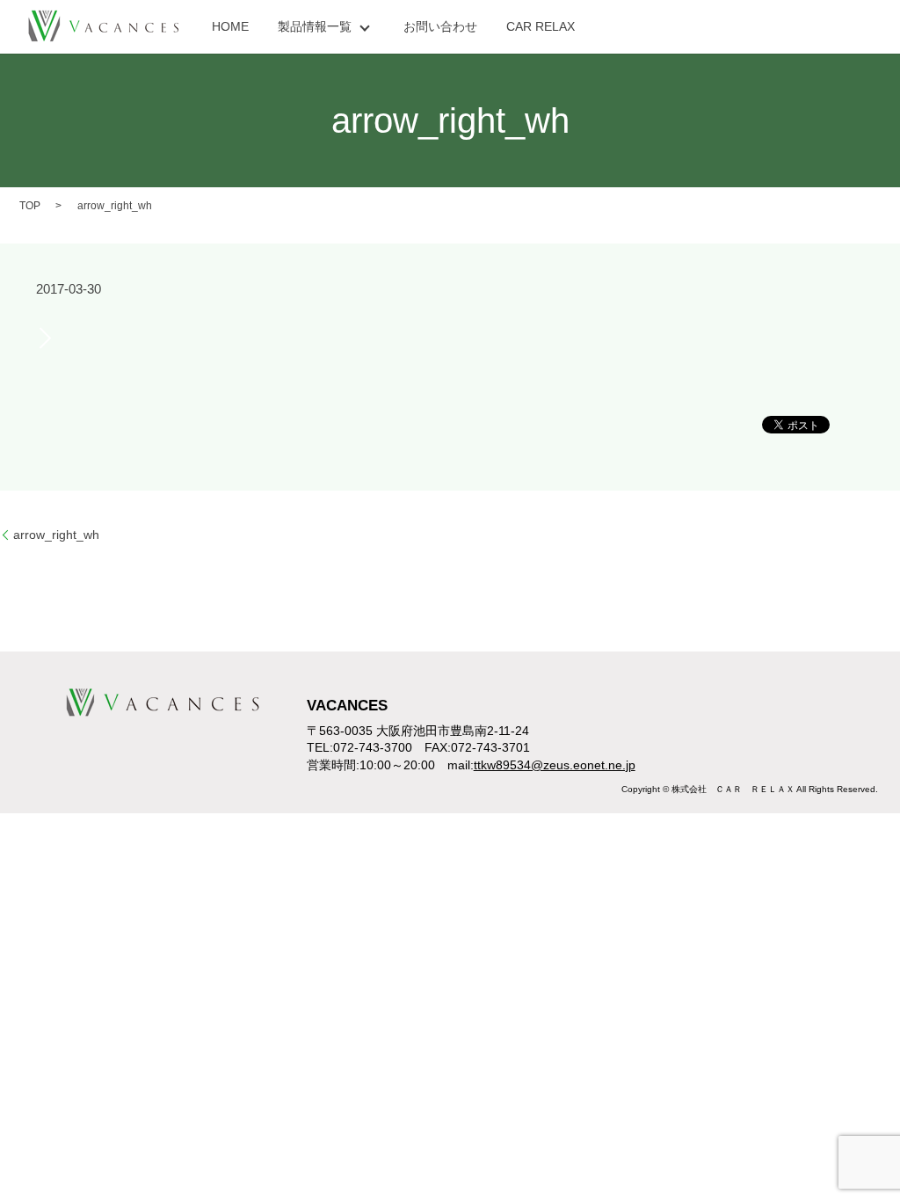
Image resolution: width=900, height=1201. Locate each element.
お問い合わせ (440, 26)
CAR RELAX (540, 26)
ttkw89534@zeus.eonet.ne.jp (554, 765)
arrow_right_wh (56, 535)
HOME (230, 26)
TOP (29, 206)
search (618, 27)
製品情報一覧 (315, 26)
